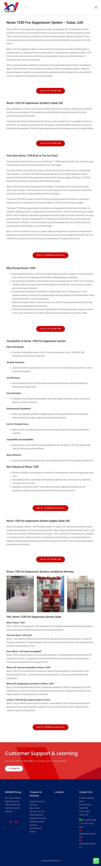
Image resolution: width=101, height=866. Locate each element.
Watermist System (37, 801)
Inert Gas (33, 805)
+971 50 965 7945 (89, 820)
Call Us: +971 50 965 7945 (50, 90)
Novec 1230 (34, 808)
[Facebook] (16, 822)
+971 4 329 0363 (24, 761)
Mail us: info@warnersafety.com (50, 255)
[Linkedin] (10, 822)
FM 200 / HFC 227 (37, 811)
